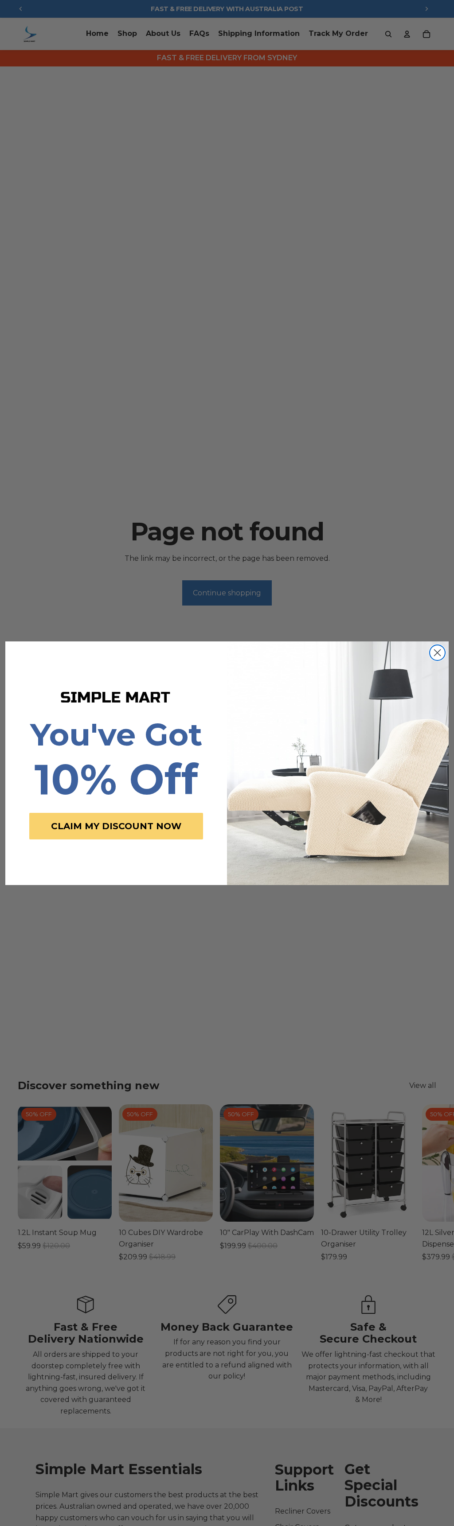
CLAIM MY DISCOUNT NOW (116, 826)
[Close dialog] (437, 652)
